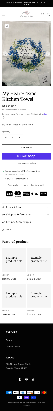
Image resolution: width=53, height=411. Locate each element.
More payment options (26, 163)
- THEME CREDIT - (31, 402)
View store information (16, 179)
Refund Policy (13, 347)
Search (9, 340)
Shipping (5, 109)
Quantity (6, 132)
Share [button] (9, 230)
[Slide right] (47, 53)
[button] (3, 14)
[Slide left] (5, 53)
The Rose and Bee (19, 402)
